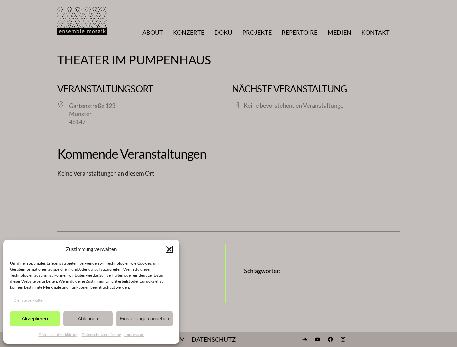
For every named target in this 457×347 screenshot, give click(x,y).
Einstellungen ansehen (144, 318)
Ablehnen (88, 318)
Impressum (134, 334)
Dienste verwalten (29, 300)
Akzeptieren (35, 318)
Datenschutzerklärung (58, 334)
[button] (169, 249)
